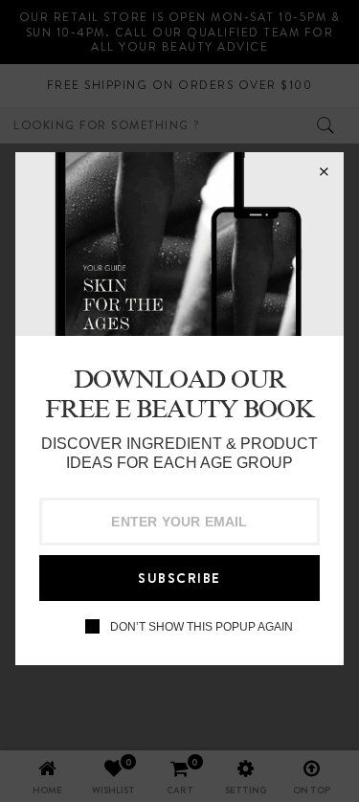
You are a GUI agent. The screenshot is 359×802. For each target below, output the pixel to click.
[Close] (323, 172)
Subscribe (179, 578)
